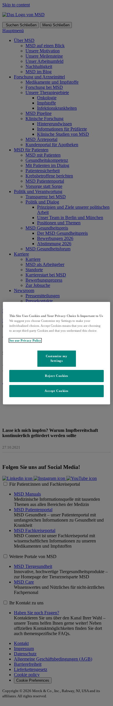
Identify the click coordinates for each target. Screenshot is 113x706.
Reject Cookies (56, 375)
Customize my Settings (57, 358)
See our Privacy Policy (25, 340)
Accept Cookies (56, 391)
